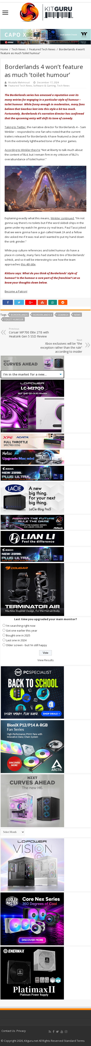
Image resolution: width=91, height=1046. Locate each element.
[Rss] (49, 1031)
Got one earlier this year (21, 630)
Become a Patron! (16, 291)
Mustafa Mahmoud (19, 82)
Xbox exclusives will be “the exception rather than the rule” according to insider (61, 346)
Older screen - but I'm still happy (26, 645)
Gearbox (63, 314)
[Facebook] (53, 1031)
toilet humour (13, 319)
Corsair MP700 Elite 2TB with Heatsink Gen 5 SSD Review (29, 332)
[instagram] (66, 1031)
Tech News (19, 49)
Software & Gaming (44, 85)
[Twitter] (57, 1031)
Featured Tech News (42, 49)
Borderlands (19, 314)
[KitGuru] (45, 11)
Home (4, 49)
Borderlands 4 (42, 314)
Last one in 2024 (16, 640)
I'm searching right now (20, 626)
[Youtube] (61, 1031)
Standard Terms (74, 1041)
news (77, 314)
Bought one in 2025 (18, 635)
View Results (45, 660)
